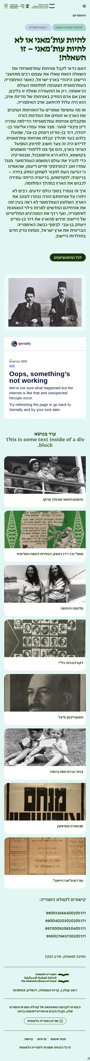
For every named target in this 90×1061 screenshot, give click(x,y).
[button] (84, 6)
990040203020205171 (65, 920)
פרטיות (41, 1039)
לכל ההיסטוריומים (68, 257)
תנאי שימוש (58, 1039)
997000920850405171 (65, 928)
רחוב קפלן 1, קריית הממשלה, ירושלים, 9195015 (45, 990)
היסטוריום (79, 15)
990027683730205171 (66, 936)
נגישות (28, 1039)
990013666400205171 (66, 913)
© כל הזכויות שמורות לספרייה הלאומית (45, 1047)
